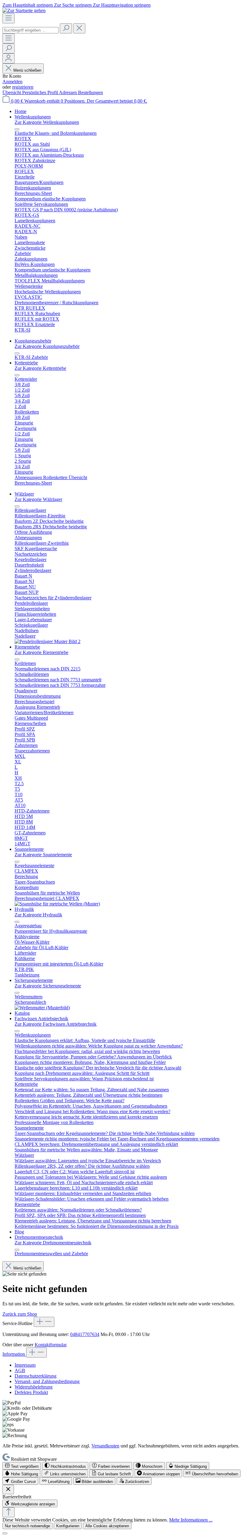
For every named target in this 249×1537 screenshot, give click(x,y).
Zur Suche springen (73, 5)
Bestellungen (90, 92)
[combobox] (30, 30)
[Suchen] (66, 28)
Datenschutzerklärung (35, 1376)
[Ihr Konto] (8, 58)
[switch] (21, 1466)
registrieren (22, 87)
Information (14, 1354)
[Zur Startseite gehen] (24, 10)
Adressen (68, 92)
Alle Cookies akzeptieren (107, 1526)
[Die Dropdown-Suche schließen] (79, 28)
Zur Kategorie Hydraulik (38, 914)
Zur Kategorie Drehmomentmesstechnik (53, 1242)
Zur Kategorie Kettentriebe (40, 368)
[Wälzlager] (47, 641)
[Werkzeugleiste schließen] (8, 1489)
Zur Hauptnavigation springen (122, 5)
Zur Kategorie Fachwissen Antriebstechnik (56, 1024)
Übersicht (12, 92)
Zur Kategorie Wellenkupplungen (47, 122)
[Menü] (8, 18)
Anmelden (12, 81)
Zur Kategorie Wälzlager (38, 499)
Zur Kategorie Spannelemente (43, 854)
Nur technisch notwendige (27, 1526)
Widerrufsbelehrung (34, 1386)
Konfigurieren (67, 1526)
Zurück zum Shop (19, 1314)
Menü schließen (27, 70)
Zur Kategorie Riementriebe (41, 652)
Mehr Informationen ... (191, 1519)
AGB (20, 1370)
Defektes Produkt (31, 1392)
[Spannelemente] (57, 903)
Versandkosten (105, 1445)
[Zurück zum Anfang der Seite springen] (8, 1512)
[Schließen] (4, 1533)
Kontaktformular (50, 1344)
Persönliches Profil (40, 92)
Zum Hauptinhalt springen (28, 5)
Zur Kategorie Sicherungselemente (48, 985)
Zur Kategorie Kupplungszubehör (47, 346)
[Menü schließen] (17, 129)
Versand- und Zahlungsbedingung (47, 1381)
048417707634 (84, 1334)
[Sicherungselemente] (42, 1007)
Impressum (25, 1365)
